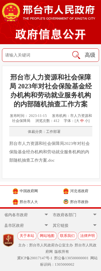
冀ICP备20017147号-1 (34, 258)
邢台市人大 (29, 202)
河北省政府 (79, 191)
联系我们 (67, 236)
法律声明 (87, 236)
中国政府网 (29, 191)
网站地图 (47, 236)
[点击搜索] (76, 55)
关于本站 (27, 236)
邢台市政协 (79, 202)
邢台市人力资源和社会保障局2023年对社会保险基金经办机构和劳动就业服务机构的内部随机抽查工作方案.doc (49, 151)
